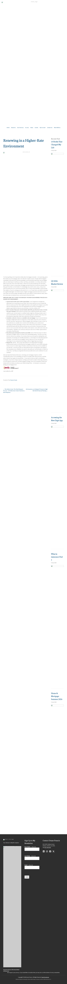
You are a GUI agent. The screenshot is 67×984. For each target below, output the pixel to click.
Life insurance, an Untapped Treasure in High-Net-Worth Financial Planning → (37, 390)
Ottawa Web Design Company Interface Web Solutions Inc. (39, 979)
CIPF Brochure (6, 971)
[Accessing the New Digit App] (57, 486)
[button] (44, 851)
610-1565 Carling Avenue (48, 844)
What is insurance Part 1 (57, 556)
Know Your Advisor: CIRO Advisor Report (11, 969)
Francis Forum (13, 380)
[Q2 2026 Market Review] (57, 350)
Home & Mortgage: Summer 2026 (56, 696)
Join (27, 877)
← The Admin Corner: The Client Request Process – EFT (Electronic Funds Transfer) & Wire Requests (13, 390)
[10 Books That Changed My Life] (57, 213)
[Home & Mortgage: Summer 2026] (57, 765)
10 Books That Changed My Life (56, 144)
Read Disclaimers (45, 977)
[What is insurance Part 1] (57, 625)
